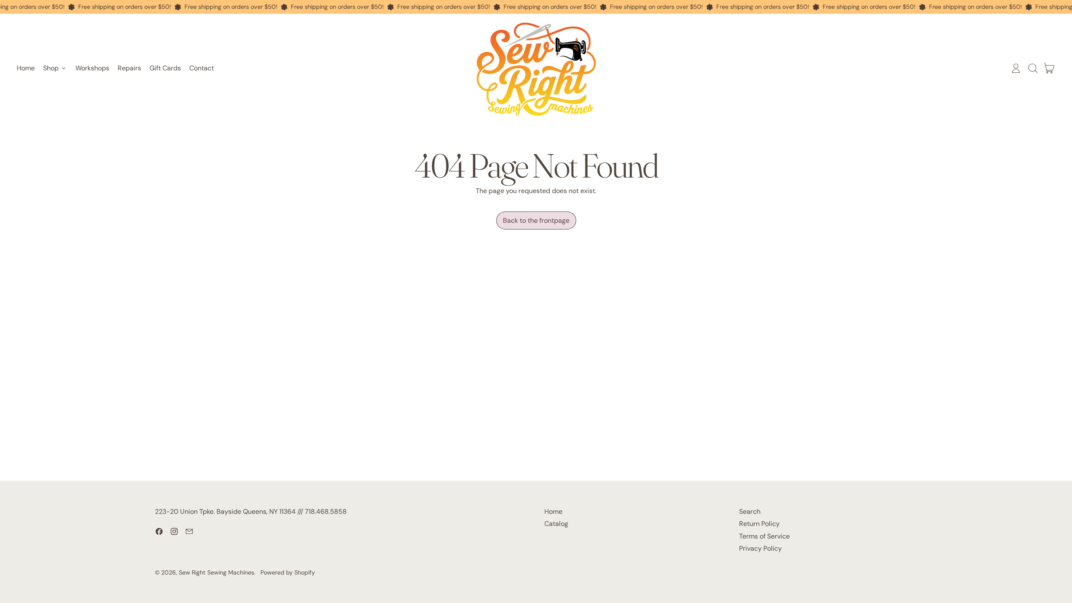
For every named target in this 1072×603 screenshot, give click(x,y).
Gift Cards (165, 68)
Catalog (556, 523)
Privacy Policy (760, 548)
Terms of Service (764, 536)
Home (26, 68)
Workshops (92, 68)
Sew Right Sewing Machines (216, 572)
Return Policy (759, 523)
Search (749, 511)
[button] (1032, 68)
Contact (201, 68)
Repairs (129, 68)
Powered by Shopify (287, 572)
